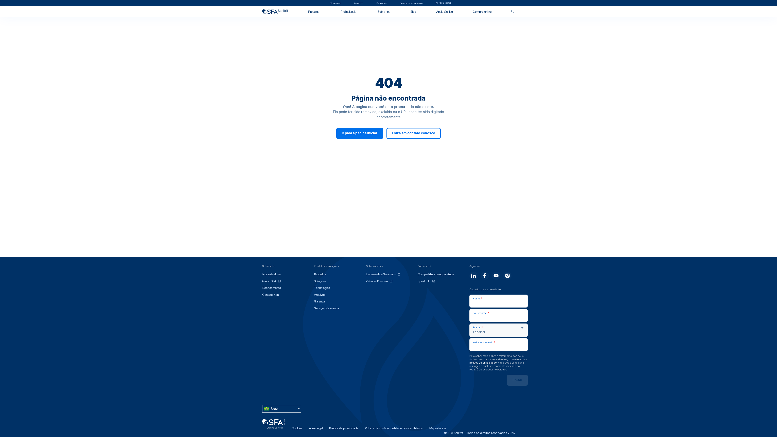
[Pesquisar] (513, 11)
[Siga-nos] (473, 276)
